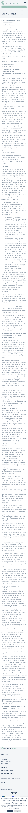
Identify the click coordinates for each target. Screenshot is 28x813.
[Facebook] (12, 793)
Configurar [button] (17, 811)
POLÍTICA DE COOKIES (7, 807)
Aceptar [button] (10, 811)
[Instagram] (15, 793)
